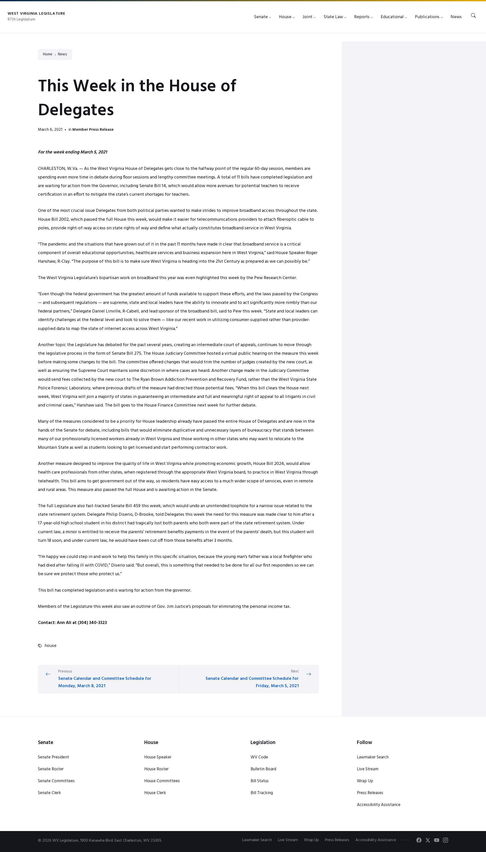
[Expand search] (473, 16)
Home (47, 54)
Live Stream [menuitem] (288, 840)
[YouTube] (436, 841)
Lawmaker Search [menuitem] (257, 840)
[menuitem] (261, 17)
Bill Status (260, 781)
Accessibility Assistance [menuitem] (375, 840)
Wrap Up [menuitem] (311, 840)
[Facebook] (418, 841)
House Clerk (155, 793)
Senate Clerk (49, 793)
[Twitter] (427, 841)
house (50, 645)
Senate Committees (56, 781)
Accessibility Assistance (378, 804)
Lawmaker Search (373, 757)
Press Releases (370, 793)
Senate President (53, 757)
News (62, 54)
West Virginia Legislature (36, 13)
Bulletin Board (263, 769)
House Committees (162, 781)
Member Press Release (93, 129)
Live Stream (367, 769)
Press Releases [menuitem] (337, 840)
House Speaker (157, 757)
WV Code (259, 757)
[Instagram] (445, 841)
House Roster (156, 769)
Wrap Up (365, 781)
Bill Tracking (262, 793)
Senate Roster (51, 769)
